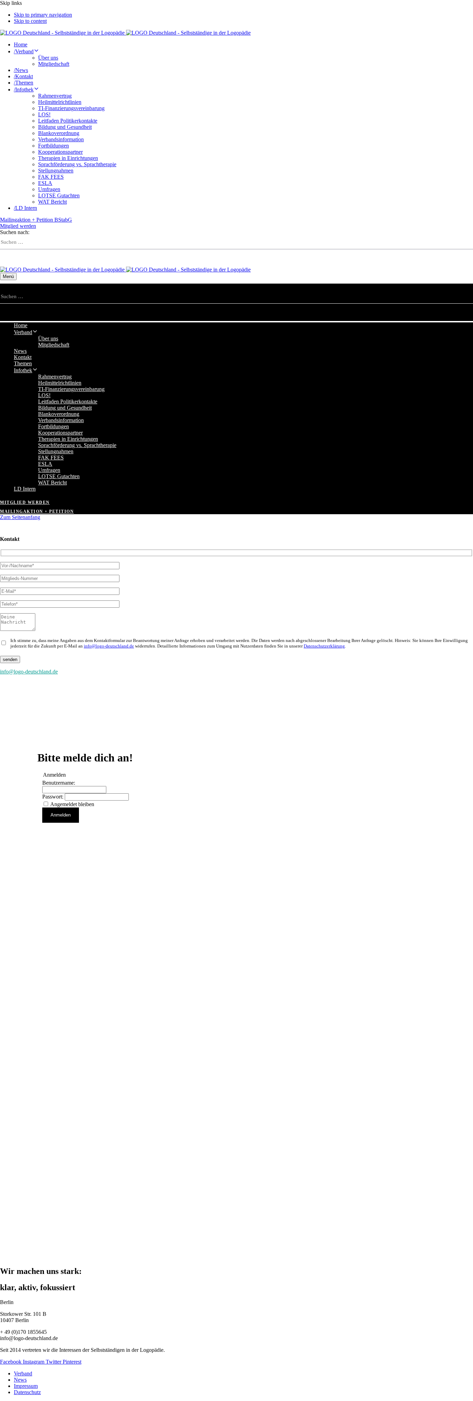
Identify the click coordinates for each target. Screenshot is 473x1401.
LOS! (44, 114)
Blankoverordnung (58, 133)
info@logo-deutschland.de (109, 646)
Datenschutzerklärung (324, 646)
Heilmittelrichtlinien (59, 102)
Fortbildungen (53, 146)
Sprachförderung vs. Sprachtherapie (77, 164)
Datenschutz (27, 1392)
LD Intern (25, 208)
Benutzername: (58, 783)
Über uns (48, 58)
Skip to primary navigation (43, 15)
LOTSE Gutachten (59, 195)
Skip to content (30, 21)
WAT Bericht (52, 202)
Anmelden (61, 815)
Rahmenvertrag (55, 96)
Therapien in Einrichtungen (68, 158)
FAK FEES (51, 177)
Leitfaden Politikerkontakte (67, 121)
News (21, 70)
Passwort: (53, 797)
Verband (24, 51)
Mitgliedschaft (53, 64)
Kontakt (23, 76)
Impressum (26, 1386)
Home (20, 44)
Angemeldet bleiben (72, 804)
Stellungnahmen (55, 170)
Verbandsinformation (61, 139)
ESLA (45, 183)
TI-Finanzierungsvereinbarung (71, 108)
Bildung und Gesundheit (65, 127)
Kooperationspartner (60, 152)
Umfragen (49, 189)
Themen (23, 83)
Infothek (24, 89)
